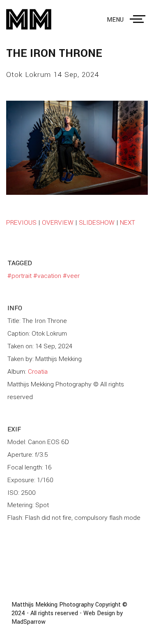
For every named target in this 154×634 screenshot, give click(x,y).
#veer (71, 275)
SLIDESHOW (97, 222)
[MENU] (139, 19)
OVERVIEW (58, 222)
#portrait (19, 275)
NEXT (127, 222)
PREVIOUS (21, 222)
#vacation (47, 275)
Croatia (38, 371)
